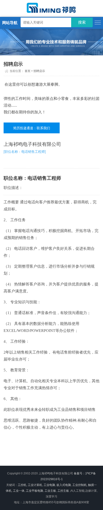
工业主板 (50, 490)
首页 (27, 71)
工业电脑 (49, 485)
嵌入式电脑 (64, 485)
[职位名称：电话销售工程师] (25, 151)
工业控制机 (79, 485)
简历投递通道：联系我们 (31, 127)
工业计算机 (35, 485)
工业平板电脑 (34, 490)
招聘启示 (39, 71)
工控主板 (63, 490)
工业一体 (18, 490)
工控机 (22, 485)
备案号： (79, 473)
